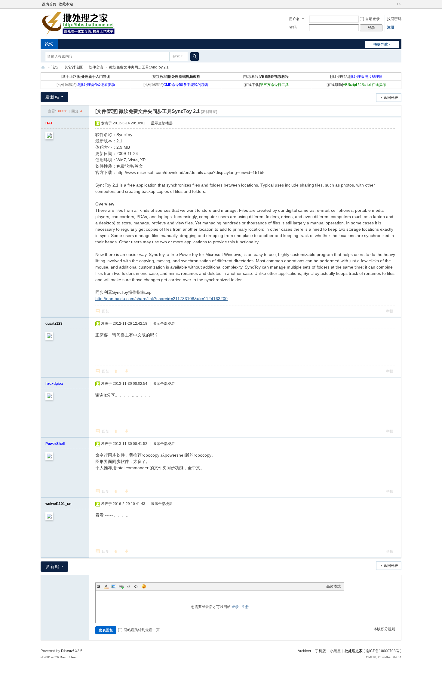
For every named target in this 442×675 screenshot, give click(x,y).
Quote (129, 586)
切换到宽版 (398, 4)
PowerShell (55, 444)
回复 (105, 311)
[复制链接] (209, 112)
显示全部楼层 (162, 123)
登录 (235, 607)
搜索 (176, 56)
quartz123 (54, 323)
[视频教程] (176, 76)
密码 (292, 27)
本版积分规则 (384, 629)
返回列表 (391, 98)
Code (136, 586)
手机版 (320, 651)
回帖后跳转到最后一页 (142, 630)
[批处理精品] (356, 76)
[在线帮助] (356, 85)
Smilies (144, 586)
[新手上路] (85, 76)
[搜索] (194, 56)
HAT (49, 123)
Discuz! (67, 651)
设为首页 (49, 4)
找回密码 (394, 19)
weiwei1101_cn (58, 504)
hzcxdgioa (54, 384)
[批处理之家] (78, 23)
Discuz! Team (69, 657)
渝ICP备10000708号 (382, 651)
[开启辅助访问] (392, 4)
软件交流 (96, 67)
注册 (390, 27)
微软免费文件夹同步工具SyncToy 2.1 (139, 67)
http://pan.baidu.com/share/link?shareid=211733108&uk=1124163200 (161, 298)
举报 (389, 311)
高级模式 (333, 586)
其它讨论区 (74, 67)
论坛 (49, 44)
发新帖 (52, 97)
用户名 (294, 19)
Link (121, 586)
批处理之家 (43, 67)
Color (106, 586)
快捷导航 (380, 44)
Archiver (304, 651)
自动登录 (372, 19)
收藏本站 (66, 4)
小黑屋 (335, 651)
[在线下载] (266, 85)
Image (114, 586)
